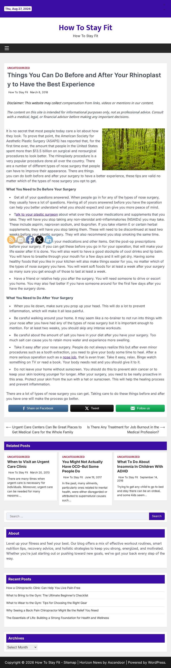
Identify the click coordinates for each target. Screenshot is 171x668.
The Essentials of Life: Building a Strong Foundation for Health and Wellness (57, 618)
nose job (69, 357)
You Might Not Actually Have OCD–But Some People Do (82, 466)
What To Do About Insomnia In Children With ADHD (140, 466)
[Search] (164, 48)
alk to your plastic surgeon (37, 214)
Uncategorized (18, 68)
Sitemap (70, 662)
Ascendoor (116, 662)
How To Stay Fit (85, 27)
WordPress (156, 662)
